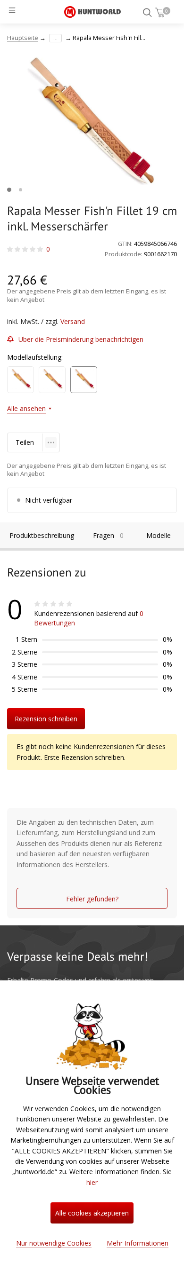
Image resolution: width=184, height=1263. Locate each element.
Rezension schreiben (46, 718)
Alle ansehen (26, 408)
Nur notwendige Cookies (54, 1243)
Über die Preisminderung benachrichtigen (80, 339)
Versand (72, 321)
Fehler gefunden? (92, 898)
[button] (9, 190)
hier (92, 1182)
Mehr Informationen (137, 1243)
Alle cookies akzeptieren (92, 1212)
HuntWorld (92, 11)
